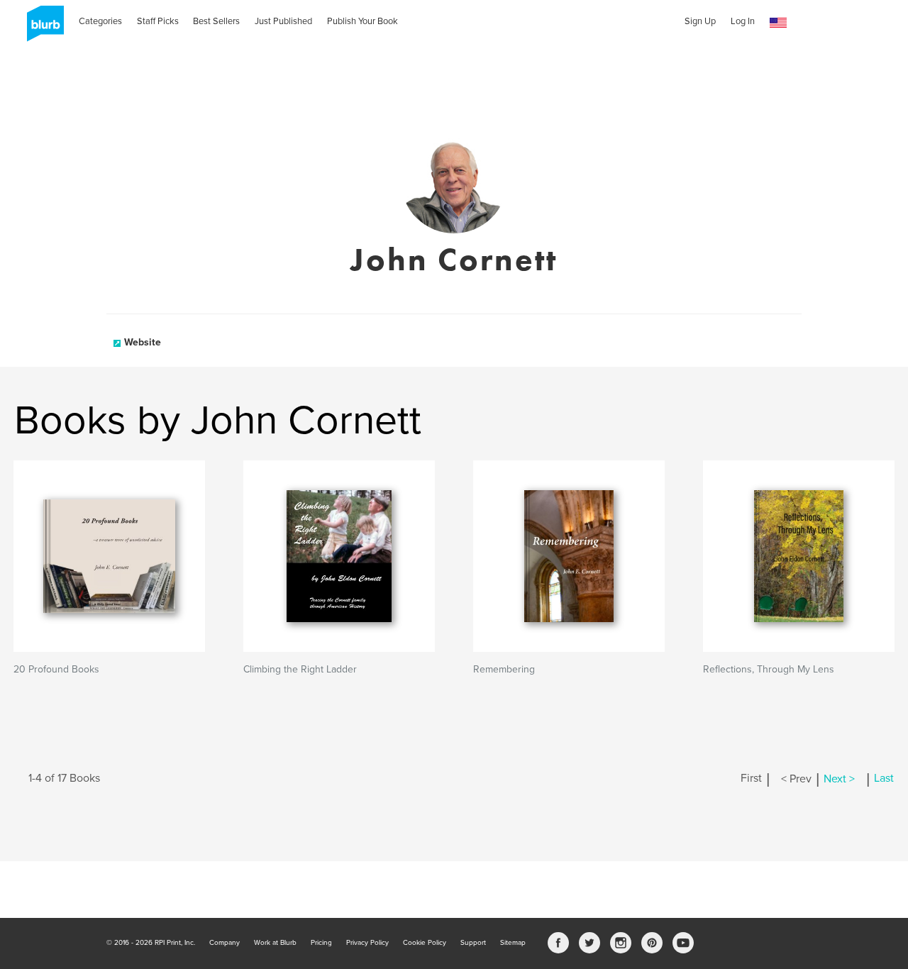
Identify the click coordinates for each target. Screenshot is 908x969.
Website (142, 342)
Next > (839, 779)
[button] (778, 23)
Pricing (321, 942)
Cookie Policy (424, 942)
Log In (743, 21)
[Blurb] (41, 28)
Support (473, 942)
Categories (100, 21)
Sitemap (513, 942)
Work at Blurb (275, 942)
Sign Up (700, 21)
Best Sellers (216, 21)
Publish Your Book (362, 21)
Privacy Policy (367, 942)
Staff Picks (158, 21)
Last (884, 779)
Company (224, 942)
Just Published (283, 21)
